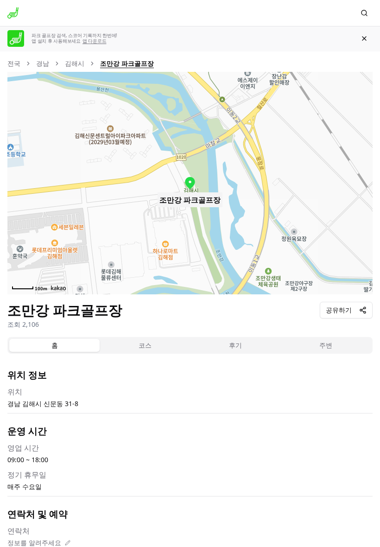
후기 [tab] (235, 345)
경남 (42, 63)
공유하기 (339, 309)
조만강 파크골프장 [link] (127, 63)
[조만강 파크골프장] (190, 183)
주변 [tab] (325, 345)
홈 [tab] (54, 345)
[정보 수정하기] (67, 543)
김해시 (74, 63)
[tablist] (190, 345)
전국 (13, 63)
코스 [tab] (145, 345)
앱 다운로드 (94, 41)
